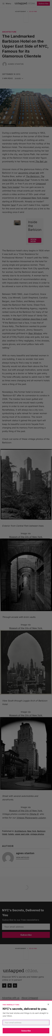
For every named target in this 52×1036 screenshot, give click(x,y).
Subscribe (26, 1031)
